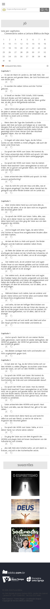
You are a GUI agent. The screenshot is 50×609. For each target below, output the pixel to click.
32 (45, 52)
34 (10, 56)
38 (33, 56)
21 (27, 48)
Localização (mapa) (33, 599)
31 (39, 52)
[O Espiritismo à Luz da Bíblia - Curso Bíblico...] (25, 495)
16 (45, 44)
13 (27, 44)
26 (10, 52)
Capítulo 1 (6, 71)
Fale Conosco (7, 599)
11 (15, 44)
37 (27, 56)
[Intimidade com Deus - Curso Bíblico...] (25, 523)
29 (27, 52)
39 (39, 56)
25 (4, 52)
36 (21, 56)
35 (15, 56)
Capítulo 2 (6, 360)
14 (33, 44)
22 (33, 48)
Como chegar (19, 599)
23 (39, 48)
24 (45, 48)
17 (4, 48)
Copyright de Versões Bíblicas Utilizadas (17, 601)
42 (10, 61)
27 (15, 52)
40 (45, 56)
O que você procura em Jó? (16, 9)
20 (21, 48)
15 (39, 44)
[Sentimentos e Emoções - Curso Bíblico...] (25, 551)
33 (4, 56)
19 (15, 48)
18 (10, 48)
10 (10, 44)
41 (4, 61)
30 (33, 52)
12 (21, 44)
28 (21, 52)
